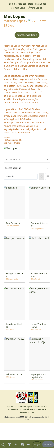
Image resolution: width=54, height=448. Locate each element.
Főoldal (11, 3)
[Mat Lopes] (27, 148)
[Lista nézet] (47, 176)
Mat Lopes (40, 3)
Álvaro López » (36, 7)
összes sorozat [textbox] (13, 167)
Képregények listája (27, 34)
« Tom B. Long (18, 7)
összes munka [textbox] (12, 159)
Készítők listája (25, 3)
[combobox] (27, 159)
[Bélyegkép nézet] (41, 176)
